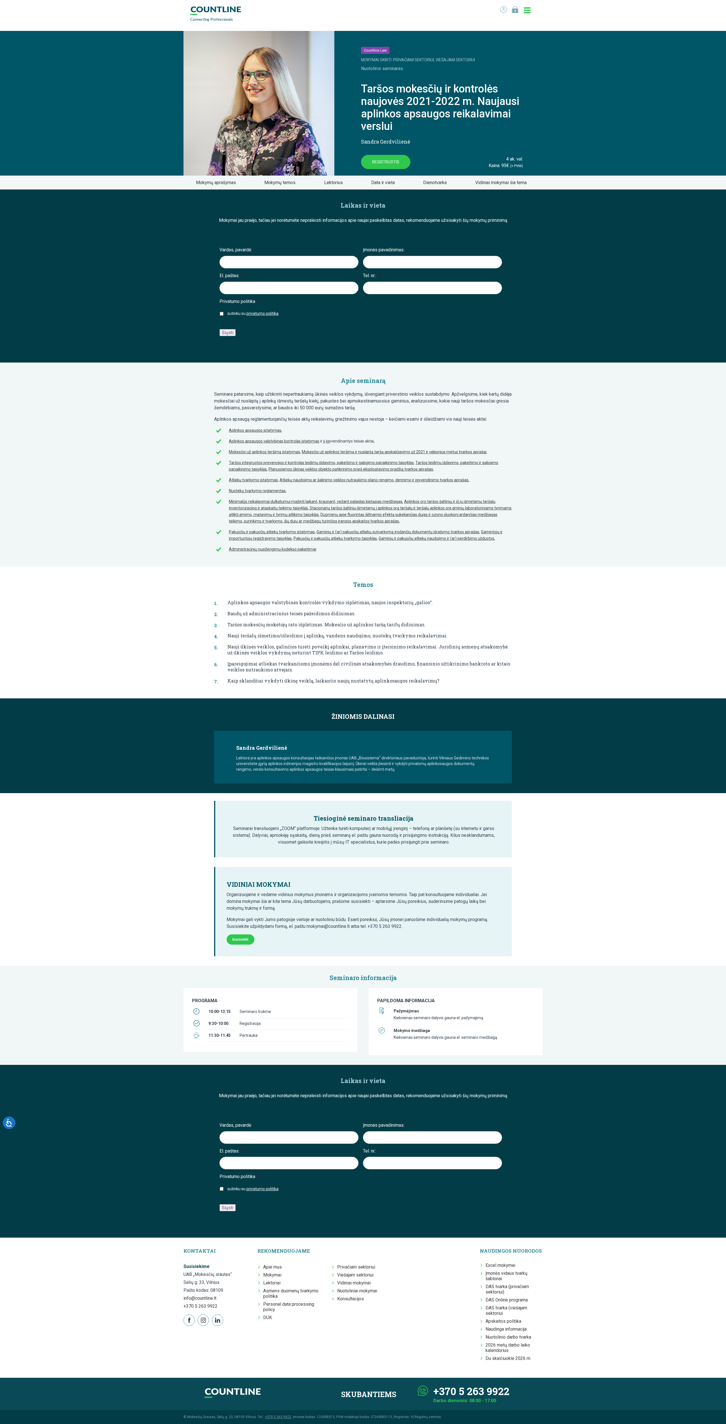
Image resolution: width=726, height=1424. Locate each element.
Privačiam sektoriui (356, 1267)
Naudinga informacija (506, 1329)
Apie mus (272, 1267)
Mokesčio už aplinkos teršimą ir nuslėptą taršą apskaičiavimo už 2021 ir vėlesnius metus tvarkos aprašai (394, 452)
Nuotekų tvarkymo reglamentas (257, 490)
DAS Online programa (507, 1300)
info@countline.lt (199, 1298)
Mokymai (272, 1275)
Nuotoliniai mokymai (357, 1291)
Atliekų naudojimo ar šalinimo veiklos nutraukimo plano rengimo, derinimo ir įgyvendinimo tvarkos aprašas (374, 480)
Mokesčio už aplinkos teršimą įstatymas (264, 452)
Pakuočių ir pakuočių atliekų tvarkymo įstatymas (272, 532)
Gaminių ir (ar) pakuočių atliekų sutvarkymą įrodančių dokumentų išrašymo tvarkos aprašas (397, 532)
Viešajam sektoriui (355, 1275)
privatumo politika (262, 313)
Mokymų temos (281, 182)
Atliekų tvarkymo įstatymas (253, 480)
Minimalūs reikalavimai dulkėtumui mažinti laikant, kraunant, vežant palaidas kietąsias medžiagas (315, 501)
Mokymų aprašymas (217, 182)
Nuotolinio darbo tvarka (508, 1337)
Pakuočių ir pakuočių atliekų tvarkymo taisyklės (335, 538)
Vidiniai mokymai (354, 1283)
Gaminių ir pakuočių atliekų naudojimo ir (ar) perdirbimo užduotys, (437, 538)
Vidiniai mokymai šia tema (502, 182)
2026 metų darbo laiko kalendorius (508, 1347)
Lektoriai (271, 1283)
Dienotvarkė (436, 182)
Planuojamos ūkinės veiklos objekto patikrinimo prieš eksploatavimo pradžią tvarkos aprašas (351, 469)
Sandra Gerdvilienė (385, 141)
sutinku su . (253, 313)
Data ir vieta (384, 182)
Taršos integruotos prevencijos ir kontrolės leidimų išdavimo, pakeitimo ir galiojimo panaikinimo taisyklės (321, 462)
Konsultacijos (350, 1298)
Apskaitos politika (503, 1321)
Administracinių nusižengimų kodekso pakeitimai (272, 549)
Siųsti (227, 332)
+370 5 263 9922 (200, 1306)
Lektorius (335, 182)
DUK (267, 1317)
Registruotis (385, 162)
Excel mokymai (500, 1265)
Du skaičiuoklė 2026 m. (508, 1358)
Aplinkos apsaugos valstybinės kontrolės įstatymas (274, 441)
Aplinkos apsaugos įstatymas (255, 430)
